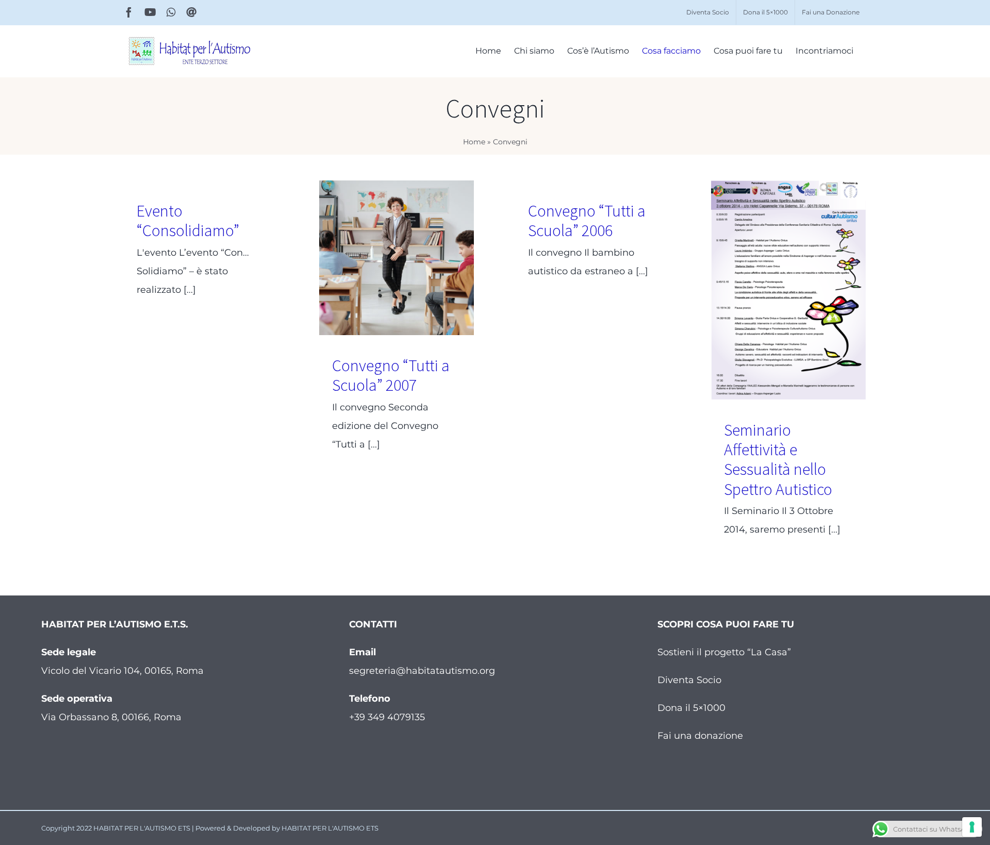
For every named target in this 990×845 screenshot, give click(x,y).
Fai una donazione (700, 735)
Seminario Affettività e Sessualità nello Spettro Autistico (778, 460)
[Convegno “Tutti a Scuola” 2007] (396, 257)
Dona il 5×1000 (691, 708)
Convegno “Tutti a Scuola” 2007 (391, 375)
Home (474, 141)
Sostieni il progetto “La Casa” (724, 652)
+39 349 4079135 (387, 717)
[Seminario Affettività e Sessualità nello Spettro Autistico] (788, 290)
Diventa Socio (689, 680)
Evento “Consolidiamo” (188, 221)
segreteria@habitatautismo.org (422, 670)
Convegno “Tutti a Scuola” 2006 (587, 221)
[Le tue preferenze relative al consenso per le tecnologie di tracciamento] (972, 827)
